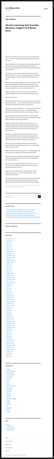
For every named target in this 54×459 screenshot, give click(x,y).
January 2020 (10, 342)
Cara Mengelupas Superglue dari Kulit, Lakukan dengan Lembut (23, 217)
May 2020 (9, 334)
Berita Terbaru (15, 185)
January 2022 (10, 297)
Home (7, 438)
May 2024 (9, 246)
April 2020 (9, 336)
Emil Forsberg (31, 185)
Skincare (9, 404)
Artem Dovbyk (22, 185)
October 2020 (10, 325)
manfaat (9, 393)
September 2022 (11, 283)
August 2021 (10, 307)
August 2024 (10, 240)
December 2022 (11, 277)
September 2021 (11, 305)
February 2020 (10, 340)
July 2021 (9, 308)
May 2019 (9, 356)
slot (8, 406)
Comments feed (11, 428)
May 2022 (9, 290)
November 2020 (11, 323)
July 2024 (9, 242)
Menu (46, 8)
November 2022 (11, 279)
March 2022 (10, 294)
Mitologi (9, 395)
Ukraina (21, 186)
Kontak (7, 451)
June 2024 (9, 244)
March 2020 (10, 338)
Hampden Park (12, 186)
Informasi (9, 387)
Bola (27, 185)
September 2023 (11, 261)
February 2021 (10, 318)
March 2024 (10, 249)
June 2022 (9, 288)
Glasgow (7, 186)
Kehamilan (9, 389)
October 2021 (10, 303)
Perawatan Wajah (11, 398)
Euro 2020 (37, 185)
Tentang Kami (9, 447)
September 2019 (11, 349)
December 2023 (11, 255)
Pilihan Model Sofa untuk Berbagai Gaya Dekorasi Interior (22, 213)
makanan (9, 391)
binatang (9, 378)
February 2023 (10, 273)
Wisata (8, 411)
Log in (8, 424)
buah (8, 380)
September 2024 (11, 238)
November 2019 (11, 345)
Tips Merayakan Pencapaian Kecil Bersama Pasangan (20, 215)
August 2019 (10, 351)
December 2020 (11, 321)
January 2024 (10, 253)
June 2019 (9, 354)
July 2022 (9, 286)
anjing (8, 369)
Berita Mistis (10, 373)
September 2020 (11, 327)
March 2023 (10, 272)
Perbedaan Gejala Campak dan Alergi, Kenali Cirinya (20, 211)
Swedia (18, 186)
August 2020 (10, 329)
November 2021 (11, 301)
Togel (8, 410)
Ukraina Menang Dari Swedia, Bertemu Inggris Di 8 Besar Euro (22, 28)
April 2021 (9, 314)
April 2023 (9, 270)
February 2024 (10, 251)
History (9, 384)
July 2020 (9, 331)
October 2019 (10, 347)
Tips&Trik (9, 408)
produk (8, 402)
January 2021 (10, 319)
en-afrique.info (12, 8)
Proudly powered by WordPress (19, 455)
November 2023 (11, 257)
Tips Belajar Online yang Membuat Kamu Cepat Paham (21, 209)
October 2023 (10, 259)
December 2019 (11, 343)
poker (8, 400)
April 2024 (9, 248)
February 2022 (10, 296)
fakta (8, 382)
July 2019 (9, 353)
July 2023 (9, 264)
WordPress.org (10, 430)
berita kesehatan (11, 371)
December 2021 (11, 299)
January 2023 (10, 275)
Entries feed (10, 426)
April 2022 (9, 292)
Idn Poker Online (11, 386)
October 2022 (10, 281)
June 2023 (9, 266)
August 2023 (10, 262)
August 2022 (10, 284)
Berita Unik (10, 376)
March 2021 (10, 316)
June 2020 (9, 332)
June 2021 (9, 310)
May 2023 (9, 268)
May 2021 (9, 312)
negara (8, 397)
